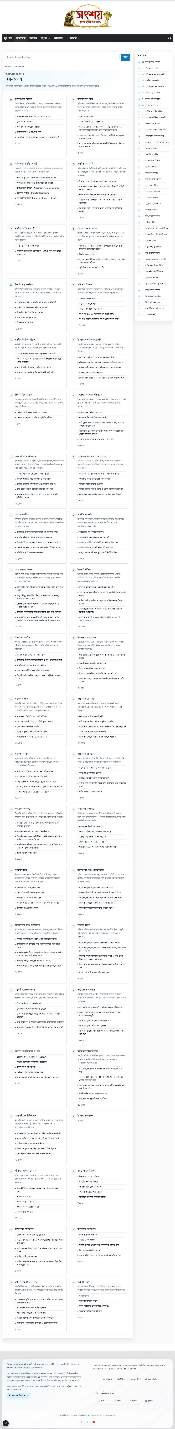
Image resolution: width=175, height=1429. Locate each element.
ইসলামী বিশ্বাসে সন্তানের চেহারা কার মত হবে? (35, 961)
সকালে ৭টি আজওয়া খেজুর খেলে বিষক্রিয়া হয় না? (37, 939)
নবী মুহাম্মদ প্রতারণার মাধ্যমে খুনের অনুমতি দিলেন (37, 782)
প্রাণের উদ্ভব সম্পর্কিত (87, 228)
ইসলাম (73, 38)
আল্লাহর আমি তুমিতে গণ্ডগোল (91, 484)
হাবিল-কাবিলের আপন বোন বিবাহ (30, 1144)
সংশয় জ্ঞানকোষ (18, 66)
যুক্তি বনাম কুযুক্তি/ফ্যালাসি (26, 164)
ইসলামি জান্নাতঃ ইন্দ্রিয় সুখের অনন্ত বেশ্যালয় (96, 357)
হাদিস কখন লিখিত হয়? (26, 1067)
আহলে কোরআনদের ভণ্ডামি (27, 1051)
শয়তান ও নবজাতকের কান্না (28, 1207)
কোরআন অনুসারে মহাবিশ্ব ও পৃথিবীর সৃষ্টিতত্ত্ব (35, 418)
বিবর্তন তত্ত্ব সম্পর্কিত (24, 285)
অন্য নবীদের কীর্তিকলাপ (25, 1116)
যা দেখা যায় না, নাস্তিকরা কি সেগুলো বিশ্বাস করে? (99, 319)
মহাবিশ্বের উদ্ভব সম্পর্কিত (26, 228)
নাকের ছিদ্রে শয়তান (25, 1212)
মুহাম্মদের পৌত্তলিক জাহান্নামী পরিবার (32, 717)
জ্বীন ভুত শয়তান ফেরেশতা (26, 1171)
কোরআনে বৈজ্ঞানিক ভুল (26, 456)
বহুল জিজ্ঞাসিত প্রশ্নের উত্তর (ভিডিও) (94, 1306)
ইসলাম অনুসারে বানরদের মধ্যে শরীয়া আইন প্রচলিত (99, 943)
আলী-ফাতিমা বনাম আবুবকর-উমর (93, 1094)
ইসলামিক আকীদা (22, 637)
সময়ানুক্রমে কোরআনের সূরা (90, 412)
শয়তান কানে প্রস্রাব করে (27, 1202)
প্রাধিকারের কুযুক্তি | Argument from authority (37, 198)
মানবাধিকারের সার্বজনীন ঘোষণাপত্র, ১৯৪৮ (34, 117)
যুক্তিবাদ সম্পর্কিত (85, 99)
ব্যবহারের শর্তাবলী (135, 1379)
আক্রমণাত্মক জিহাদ (23, 570)
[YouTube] (93, 1422)
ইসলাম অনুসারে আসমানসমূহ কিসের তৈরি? (96, 908)
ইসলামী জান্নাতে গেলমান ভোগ (91, 1192)
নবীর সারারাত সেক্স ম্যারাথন (90, 792)
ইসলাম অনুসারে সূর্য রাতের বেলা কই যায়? (96, 888)
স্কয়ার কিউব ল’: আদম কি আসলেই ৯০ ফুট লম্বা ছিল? (38, 1139)
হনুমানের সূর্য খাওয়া (87, 1240)
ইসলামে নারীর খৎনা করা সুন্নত (29, 898)
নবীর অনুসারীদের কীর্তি (88, 1051)
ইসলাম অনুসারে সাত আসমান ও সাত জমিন (34, 479)
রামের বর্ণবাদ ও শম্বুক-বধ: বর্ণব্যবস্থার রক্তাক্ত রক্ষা (99, 1245)
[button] (48, 38)
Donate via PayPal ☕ (18, 1395)
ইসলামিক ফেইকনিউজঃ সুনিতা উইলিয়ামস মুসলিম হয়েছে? (40, 1027)
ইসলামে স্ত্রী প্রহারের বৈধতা (27, 908)
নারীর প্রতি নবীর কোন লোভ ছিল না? (94, 778)
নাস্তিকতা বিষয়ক (85, 285)
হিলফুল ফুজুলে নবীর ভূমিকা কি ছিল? (32, 732)
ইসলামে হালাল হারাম (87, 637)
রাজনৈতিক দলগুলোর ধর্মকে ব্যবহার (31, 1308)
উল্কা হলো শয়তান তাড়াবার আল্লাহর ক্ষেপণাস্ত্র (35, 489)
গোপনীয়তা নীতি (108, 1379)
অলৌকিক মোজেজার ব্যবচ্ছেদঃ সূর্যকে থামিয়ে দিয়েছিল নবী (102, 727)
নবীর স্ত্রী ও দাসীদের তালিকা (90, 773)
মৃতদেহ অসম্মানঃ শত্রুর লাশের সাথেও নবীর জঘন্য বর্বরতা (39, 787)
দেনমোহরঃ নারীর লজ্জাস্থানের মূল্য (30, 893)
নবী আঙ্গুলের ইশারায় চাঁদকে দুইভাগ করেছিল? (97, 722)
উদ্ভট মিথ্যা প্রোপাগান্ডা (25, 990)
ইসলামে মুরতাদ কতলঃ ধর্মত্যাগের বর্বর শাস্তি (96, 587)
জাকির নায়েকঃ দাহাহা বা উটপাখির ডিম (95, 1021)
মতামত (33, 38)
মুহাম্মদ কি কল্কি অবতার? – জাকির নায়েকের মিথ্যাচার (100, 1007)
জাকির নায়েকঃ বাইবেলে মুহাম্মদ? (92, 1026)
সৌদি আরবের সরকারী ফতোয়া (91, 842)
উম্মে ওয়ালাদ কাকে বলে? (27, 853)
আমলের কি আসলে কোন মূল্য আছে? (94, 537)
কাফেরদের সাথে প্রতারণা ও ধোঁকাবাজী (32, 777)
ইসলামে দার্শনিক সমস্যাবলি (89, 340)
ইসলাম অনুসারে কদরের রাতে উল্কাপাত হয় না (97, 903)
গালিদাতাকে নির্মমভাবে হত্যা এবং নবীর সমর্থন (35, 772)
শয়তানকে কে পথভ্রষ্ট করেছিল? (91, 532)
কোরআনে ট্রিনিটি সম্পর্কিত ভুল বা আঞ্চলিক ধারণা (99, 474)
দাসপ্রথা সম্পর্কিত (22, 809)
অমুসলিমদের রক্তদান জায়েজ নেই (92, 663)
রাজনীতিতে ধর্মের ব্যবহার (26, 1282)
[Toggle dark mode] (6, 1423)
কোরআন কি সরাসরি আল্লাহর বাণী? (93, 418)
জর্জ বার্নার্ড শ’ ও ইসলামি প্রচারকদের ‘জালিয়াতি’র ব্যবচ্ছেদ (40, 1022)
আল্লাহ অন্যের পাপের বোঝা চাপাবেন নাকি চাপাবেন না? (101, 489)
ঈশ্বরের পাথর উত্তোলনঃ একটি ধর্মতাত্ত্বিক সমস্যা (98, 181)
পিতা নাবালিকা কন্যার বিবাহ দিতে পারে (95, 832)
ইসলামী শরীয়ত (84, 570)
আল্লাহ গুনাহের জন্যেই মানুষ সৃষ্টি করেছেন (96, 547)
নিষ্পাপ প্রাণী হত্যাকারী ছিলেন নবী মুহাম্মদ (33, 792)
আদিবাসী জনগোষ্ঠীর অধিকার (28, 127)
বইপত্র (44, 38)
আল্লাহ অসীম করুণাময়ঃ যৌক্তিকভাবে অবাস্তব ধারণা (100, 368)
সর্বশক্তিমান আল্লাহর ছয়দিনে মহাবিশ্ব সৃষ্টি (33, 474)
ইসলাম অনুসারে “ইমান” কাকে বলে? (31, 655)
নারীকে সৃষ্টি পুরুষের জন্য (27, 1257)
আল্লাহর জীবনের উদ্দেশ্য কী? (91, 373)
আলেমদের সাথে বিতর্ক (88, 1301)
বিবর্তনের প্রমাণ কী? (25, 323)
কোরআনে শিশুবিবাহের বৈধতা (91, 827)
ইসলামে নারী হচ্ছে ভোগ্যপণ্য (28, 888)
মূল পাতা (150, 1401)
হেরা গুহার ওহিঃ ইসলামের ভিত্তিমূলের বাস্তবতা (35, 722)
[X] (87, 1422)
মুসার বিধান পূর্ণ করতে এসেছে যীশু (31, 1235)
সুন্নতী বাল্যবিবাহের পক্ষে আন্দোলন (93, 837)
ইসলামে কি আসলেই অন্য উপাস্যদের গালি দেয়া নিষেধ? (39, 612)
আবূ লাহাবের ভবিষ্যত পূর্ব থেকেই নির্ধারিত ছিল (98, 553)
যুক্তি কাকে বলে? (86, 117)
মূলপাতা (8, 38)
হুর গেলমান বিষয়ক (86, 1171)
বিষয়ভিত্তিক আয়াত (23, 395)
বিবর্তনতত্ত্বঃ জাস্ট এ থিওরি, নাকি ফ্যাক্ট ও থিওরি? (36, 302)
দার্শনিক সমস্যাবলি (86, 164)
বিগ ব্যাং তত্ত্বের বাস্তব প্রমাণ (28, 246)
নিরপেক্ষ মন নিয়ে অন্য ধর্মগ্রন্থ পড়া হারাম (33, 670)
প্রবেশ (103, 1401)
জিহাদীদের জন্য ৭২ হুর (88, 1182)
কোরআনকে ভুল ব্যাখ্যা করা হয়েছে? (31, 1057)
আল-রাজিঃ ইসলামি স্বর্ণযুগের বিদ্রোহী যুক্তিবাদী (35, 372)
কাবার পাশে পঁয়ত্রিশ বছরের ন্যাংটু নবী (32, 737)
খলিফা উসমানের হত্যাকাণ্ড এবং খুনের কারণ (97, 439)
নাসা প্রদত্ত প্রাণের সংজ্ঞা (26, 318)
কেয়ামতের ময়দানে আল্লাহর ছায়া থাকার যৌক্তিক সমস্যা (39, 547)
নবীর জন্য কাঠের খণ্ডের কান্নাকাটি (92, 732)
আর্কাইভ (58, 38)
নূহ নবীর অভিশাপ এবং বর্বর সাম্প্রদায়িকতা (34, 1154)
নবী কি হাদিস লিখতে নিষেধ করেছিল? (32, 1062)
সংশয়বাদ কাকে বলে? (88, 299)
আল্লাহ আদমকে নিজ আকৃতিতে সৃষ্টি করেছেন (34, 537)
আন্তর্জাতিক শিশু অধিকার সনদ (29, 132)
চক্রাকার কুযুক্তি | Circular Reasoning (33, 193)
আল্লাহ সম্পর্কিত (22, 515)
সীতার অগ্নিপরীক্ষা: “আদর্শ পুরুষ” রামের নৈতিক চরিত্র (100, 1255)
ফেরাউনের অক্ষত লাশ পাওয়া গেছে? (31, 1009)
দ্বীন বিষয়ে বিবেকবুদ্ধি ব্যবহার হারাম (31, 665)
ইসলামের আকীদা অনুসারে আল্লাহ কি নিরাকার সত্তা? (37, 532)
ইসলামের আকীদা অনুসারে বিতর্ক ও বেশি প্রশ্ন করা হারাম (39, 660)
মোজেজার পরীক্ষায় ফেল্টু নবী (91, 717)
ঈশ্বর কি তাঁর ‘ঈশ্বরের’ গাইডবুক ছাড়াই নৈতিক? (97, 195)
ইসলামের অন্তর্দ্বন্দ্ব (85, 1116)
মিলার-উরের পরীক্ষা (87, 254)
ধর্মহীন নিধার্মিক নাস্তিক (25, 340)
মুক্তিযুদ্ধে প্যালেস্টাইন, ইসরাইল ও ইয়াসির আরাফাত (37, 1323)
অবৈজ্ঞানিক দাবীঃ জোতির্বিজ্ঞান (91, 870)
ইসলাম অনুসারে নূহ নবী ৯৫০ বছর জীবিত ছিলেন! (36, 1149)
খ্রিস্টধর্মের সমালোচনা (24, 1229)
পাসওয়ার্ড (134, 1401)
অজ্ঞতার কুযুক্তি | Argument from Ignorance (36, 178)
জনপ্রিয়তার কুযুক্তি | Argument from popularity (38, 188)
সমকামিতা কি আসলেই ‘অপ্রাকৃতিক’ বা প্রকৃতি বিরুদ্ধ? (38, 137)
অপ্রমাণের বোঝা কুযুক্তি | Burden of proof (35, 183)
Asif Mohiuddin (129, 1369)
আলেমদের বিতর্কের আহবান (90, 1311)
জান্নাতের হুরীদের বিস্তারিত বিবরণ (92, 1197)
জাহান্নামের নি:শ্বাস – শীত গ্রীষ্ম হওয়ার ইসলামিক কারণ (100, 898)
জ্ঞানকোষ (20, 38)
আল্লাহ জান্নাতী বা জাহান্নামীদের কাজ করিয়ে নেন (98, 542)
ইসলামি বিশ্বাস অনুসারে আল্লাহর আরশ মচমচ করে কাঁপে (39, 542)
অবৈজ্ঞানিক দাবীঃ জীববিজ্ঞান (27, 925)
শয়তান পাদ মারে (23, 1197)
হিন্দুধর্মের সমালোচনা (87, 1229)
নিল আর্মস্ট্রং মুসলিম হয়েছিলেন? (29, 1004)
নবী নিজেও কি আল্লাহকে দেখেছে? (30, 553)
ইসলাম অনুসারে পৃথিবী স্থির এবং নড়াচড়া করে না (36, 484)
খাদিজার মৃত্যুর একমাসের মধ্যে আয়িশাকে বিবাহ (98, 847)
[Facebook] (81, 1422)
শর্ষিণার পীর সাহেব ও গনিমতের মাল (31, 1313)
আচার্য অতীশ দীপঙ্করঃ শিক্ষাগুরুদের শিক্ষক (34, 367)
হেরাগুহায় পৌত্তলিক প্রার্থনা (28, 727)
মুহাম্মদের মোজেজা (86, 699)
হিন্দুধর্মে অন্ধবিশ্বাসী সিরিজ (89, 1250)
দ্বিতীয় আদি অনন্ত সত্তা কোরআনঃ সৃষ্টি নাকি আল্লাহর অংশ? (102, 378)
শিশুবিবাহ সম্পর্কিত (86, 809)
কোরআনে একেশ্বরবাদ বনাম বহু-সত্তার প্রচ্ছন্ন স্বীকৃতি (100, 494)
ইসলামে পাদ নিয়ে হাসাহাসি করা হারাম (94, 973)
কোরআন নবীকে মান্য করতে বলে (30, 1072)
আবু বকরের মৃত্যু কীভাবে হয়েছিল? (93, 1099)
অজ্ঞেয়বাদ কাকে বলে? (88, 304)
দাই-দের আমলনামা (86, 990)
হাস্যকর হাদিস (84, 925)
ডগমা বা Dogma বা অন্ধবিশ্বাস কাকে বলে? (96, 314)
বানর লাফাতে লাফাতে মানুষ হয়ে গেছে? (32, 307)
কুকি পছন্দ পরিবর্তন (151, 1379)
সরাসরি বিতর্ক (84, 1282)
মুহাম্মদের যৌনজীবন (86, 754)
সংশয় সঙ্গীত (84, 1296)
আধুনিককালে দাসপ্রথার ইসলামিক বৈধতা (33, 831)
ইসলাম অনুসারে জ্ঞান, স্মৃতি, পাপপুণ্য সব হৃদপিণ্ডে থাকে (39, 966)
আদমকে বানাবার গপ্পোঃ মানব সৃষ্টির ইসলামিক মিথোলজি (39, 1133)
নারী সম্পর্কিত (21, 870)
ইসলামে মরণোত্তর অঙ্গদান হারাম (92, 669)
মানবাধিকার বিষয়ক (23, 99)
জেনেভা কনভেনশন (24, 122)
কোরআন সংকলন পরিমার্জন (90, 395)
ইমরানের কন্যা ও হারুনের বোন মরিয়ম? (95, 479)
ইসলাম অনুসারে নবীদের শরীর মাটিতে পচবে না (97, 737)
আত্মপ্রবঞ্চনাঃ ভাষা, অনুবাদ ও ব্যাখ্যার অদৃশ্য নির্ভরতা (38, 1077)
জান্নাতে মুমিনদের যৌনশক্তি (90, 1187)
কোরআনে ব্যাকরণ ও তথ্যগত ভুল (92, 456)
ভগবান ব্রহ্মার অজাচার (88, 1235)
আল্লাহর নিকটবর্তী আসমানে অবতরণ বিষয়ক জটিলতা (100, 893)
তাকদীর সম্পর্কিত (85, 515)
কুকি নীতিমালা (121, 1379)
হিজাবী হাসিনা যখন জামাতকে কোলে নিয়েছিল (35, 1318)
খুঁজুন (125, 57)
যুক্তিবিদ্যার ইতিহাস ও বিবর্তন (91, 122)
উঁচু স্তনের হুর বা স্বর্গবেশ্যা (89, 1177)
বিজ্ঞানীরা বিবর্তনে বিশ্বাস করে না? (30, 313)
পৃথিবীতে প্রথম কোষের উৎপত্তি (91, 268)
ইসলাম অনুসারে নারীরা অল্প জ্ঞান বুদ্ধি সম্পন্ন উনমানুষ (38, 903)
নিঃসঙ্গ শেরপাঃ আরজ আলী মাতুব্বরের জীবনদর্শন (36, 354)
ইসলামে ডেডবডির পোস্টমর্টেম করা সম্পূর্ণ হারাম (98, 674)
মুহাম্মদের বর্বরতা (22, 754)
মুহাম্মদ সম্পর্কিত (22, 699)
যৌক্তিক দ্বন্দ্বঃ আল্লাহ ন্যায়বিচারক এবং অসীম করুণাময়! (101, 363)
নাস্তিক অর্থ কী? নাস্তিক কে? (90, 309)
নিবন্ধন (119, 1401)
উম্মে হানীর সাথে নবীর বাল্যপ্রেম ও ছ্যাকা (95, 768)
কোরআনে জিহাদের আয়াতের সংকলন (32, 412)
